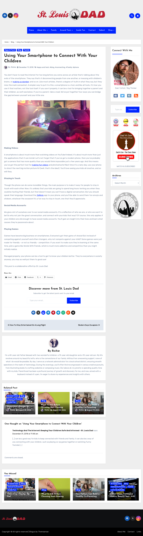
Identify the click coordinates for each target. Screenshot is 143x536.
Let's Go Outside (117, 490)
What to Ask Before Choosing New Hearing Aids (52, 407)
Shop (110, 30)
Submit (102, 30)
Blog (19, 50)
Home (31, 30)
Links (139, 532)
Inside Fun (80, 30)
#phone (76, 67)
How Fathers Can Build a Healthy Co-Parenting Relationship (87, 407)
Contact (92, 30)
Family (54, 30)
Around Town (66, 30)
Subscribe (74, 300)
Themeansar (43, 532)
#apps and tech (43, 67)
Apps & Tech (10, 50)
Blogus (32, 532)
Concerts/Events (14, 399)
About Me (42, 30)
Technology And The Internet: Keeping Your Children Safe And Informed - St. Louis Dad (52, 430)
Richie (13, 67)
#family (69, 67)
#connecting (60, 67)
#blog (52, 67)
